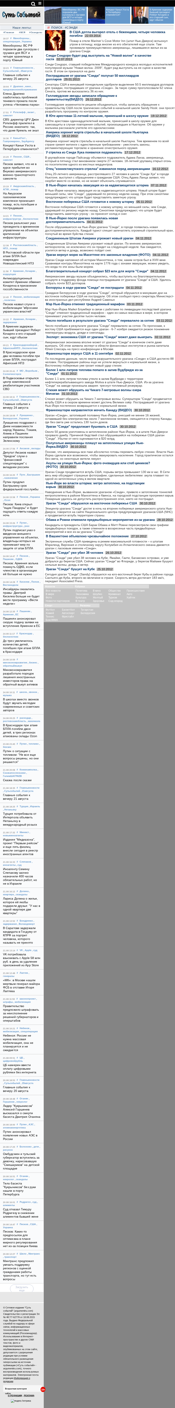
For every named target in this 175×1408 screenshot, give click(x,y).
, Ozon (6, 500)
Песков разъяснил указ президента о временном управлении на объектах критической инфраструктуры (21, 230)
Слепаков (25, 861)
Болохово (26, 1146)
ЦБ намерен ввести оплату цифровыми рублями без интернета (19, 1068)
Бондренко (26, 920)
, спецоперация (28, 1031)
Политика (81, 590)
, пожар (14, 189)
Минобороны (21, 38)
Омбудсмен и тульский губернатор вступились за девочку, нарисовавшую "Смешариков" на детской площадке (21, 1161)
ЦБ (21, 1057)
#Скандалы (35, 32)
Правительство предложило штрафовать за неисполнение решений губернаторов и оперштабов (21, 1013)
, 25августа (25, 71)
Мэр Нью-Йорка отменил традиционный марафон (85, 304)
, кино (27, 86)
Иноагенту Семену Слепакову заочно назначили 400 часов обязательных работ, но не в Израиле (20, 876)
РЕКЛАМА (29, 1395)
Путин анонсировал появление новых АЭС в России (20, 1135)
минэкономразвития (15, 662)
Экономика (82, 594)
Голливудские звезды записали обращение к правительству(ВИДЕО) (81, 97)
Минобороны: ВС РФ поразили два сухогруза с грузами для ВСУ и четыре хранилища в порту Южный (21, 53)
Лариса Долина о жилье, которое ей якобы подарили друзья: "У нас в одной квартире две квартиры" (21, 906)
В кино (97, 590)
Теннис (50, 616)
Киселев (24, 581)
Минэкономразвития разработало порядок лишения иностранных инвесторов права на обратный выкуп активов (20, 677)
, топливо (33, 743)
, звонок (32, 692)
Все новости (53, 590)
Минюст (24, 832)
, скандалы (21, 894)
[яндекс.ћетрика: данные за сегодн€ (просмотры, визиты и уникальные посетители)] (21, 1401)
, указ (26, 526)
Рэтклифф (19, 112)
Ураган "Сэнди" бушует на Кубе (70, 569)
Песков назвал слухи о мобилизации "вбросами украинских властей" (20, 308)
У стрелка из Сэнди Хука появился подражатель (84, 152)
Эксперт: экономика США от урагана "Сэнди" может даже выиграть (99, 337)
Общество (114, 590)
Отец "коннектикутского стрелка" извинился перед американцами (98, 169)
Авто (129, 594)
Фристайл (68, 616)
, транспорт (9, 1257)
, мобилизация (30, 297)
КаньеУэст (19, 138)
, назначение (10, 478)
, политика (9, 300)
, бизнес (32, 662)
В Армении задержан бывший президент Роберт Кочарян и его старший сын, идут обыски (161, 14)
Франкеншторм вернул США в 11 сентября (79, 353)
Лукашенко (26, 415)
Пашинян (25, 611)
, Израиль (34, 806)
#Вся (22, 32)
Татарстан (87, 609)
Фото (49, 597)
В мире (50, 594)
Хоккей (50, 613)
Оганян (24, 1098)
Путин (23, 522)
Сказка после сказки (17, 780)
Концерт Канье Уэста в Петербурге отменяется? (117, 12)
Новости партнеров (58, 600)
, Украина (26, 41)
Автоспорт (68, 613)
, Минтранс (33, 1253)
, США (25, 156)
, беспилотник (30, 219)
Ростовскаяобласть (24, 245)
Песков (17, 156)
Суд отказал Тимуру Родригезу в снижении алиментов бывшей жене (20, 1213)
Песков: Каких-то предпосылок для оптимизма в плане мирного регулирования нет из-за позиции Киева (20, 1239)
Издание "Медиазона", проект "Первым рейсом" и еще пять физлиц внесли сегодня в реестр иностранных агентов (20, 847)
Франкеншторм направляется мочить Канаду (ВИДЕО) (89, 410)
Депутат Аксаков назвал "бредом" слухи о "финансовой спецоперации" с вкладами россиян (20, 460)
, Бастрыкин (33, 474)
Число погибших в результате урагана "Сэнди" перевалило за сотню (100, 320)
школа (23, 692)
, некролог (21, 1101)
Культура (81, 597)
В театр (80, 600)
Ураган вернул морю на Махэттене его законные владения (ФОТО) (98, 254)
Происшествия (136, 590)
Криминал (114, 594)
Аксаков (24, 448)
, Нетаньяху (9, 809)
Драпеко (18, 86)
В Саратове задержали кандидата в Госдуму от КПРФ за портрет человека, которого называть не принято (19, 935)
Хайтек (131, 597)
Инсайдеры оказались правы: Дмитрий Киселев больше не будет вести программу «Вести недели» (21, 596)
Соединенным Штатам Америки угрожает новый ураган (89, 238)
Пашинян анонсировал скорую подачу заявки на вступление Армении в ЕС (21, 622)
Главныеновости (23, 67)
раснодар (25, 718)
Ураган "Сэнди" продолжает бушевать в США (82, 426)
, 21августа (27, 791)
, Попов (34, 581)
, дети (35, 1146)
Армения (18, 271)
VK (21, 950)
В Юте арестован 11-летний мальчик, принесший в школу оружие (97, 116)
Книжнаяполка (28, 769)
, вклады (35, 448)
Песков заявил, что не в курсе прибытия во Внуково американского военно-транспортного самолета (19, 171)
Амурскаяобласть (23, 186)
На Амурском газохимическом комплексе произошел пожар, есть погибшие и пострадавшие (20, 201)
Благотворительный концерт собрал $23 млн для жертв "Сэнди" (97, 271)
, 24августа (25, 400)
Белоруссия (88, 613)
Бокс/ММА (52, 620)
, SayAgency (27, 141)
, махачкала (33, 721)
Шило (23, 1253)
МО (21, 371)
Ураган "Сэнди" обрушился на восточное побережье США (91, 503)
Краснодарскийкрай (25, 345)
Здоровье (98, 600)
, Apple (27, 950)
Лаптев (24, 973)
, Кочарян (29, 271)
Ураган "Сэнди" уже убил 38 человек (74, 552)
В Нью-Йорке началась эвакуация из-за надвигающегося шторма (97, 185)
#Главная (8, 32)
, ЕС (16, 614)
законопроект (27, 998)
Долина (24, 891)
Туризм (112, 597)
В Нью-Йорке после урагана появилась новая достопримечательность (82, 220)
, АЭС (30, 1124)
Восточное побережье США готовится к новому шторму (90, 201)
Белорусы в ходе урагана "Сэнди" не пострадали (85, 287)
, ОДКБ (18, 559)
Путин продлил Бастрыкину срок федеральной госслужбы (20, 485)
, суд (19, 865)
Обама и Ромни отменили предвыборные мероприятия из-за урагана (100, 519)
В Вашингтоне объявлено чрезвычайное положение (87, 536)
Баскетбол (68, 609)
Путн (22, 474)
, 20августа (27, 1083)
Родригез (25, 1202)
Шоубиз (97, 594)
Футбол (50, 609)
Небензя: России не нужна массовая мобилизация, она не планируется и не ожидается (18, 1043)
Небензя (24, 1028)
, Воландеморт (26, 924)
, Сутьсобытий (11, 791)
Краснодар (25, 633)
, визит (30, 112)
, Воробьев (30, 371)
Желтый (98, 597)
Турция (24, 806)
